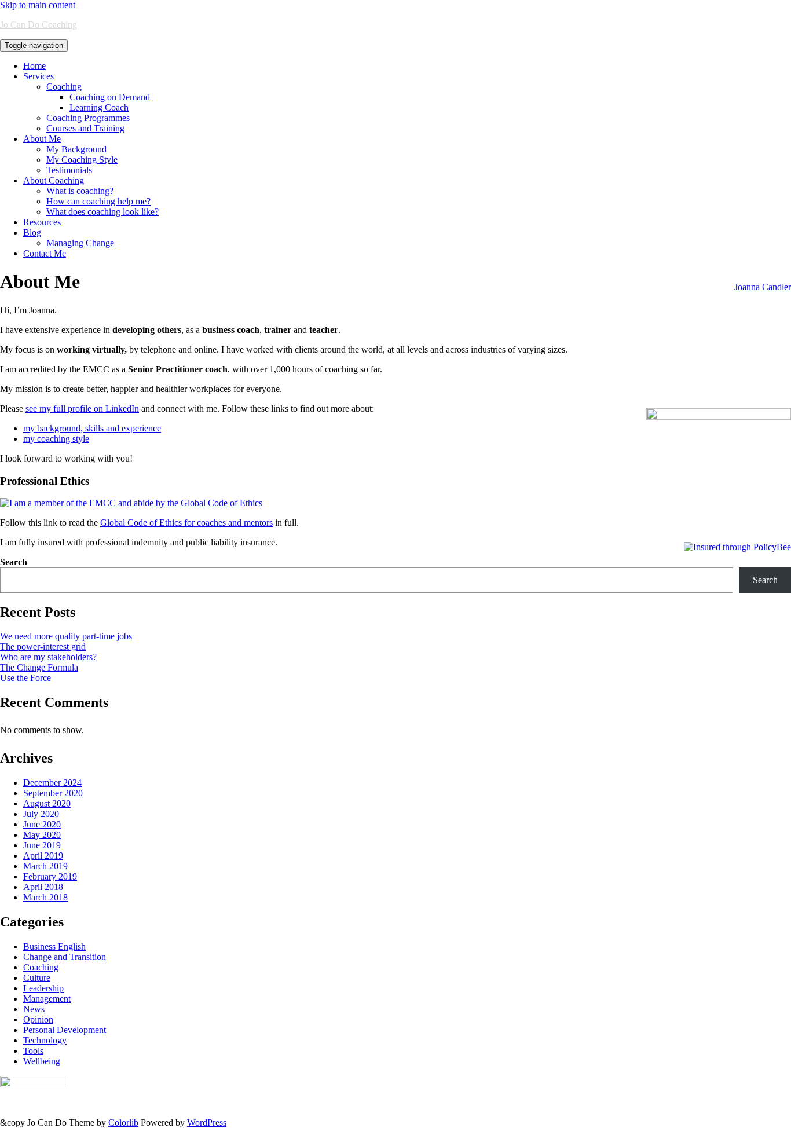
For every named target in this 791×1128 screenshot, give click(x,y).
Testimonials (69, 170)
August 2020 (47, 803)
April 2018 (43, 887)
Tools (33, 1051)
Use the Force (25, 678)
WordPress (206, 1122)
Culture (36, 978)
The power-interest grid (43, 646)
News (34, 1009)
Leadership (43, 988)
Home (34, 66)
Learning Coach (99, 107)
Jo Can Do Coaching (38, 25)
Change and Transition (64, 957)
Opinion (38, 1019)
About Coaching (53, 180)
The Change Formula (39, 667)
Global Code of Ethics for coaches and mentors (186, 523)
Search (13, 562)
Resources (42, 222)
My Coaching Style (82, 159)
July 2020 (41, 814)
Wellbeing (41, 1061)
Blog (32, 232)
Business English (54, 946)
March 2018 (45, 897)
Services (38, 76)
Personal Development (64, 1030)
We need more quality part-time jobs (66, 636)
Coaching (64, 86)
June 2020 (42, 824)
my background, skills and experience (92, 428)
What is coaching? (79, 191)
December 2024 (52, 783)
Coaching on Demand (109, 97)
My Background (76, 149)
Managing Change (80, 243)
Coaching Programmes (88, 118)
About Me (42, 139)
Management (47, 999)
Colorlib (123, 1122)
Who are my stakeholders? (48, 657)
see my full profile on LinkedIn (82, 408)
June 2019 (42, 845)
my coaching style (56, 439)
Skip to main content (37, 5)
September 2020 (53, 793)
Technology (45, 1040)
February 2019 (50, 876)
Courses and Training (85, 128)
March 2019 (45, 866)
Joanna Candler (762, 287)
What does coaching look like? (102, 212)
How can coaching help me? (98, 201)
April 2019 (43, 855)
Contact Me (44, 253)
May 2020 (42, 835)
